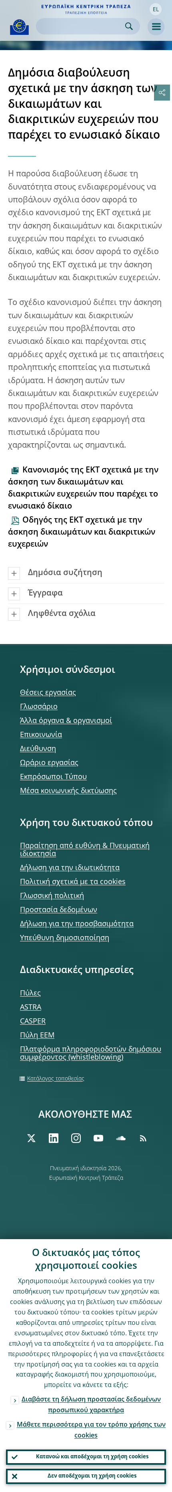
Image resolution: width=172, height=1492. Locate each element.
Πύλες (30, 993)
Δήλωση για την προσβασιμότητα (77, 924)
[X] (31, 1138)
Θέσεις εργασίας (48, 693)
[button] (156, 9)
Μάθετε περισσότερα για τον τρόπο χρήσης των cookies (91, 1430)
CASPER (33, 1021)
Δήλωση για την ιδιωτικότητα (70, 868)
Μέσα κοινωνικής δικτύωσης (68, 791)
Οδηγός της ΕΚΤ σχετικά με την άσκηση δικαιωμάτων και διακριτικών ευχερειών (81, 533)
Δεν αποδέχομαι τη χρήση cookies (92, 1476)
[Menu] (156, 26)
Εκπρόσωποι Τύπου (53, 777)
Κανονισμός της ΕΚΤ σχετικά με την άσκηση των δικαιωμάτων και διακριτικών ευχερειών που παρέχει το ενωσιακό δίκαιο (83, 488)
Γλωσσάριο (39, 707)
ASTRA (30, 1007)
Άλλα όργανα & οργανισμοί (66, 721)
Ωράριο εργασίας (49, 763)
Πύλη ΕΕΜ (37, 1035)
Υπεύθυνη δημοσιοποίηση (64, 938)
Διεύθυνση (38, 749)
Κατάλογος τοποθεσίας (55, 1079)
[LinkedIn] (53, 1138)
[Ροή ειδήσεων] (143, 1138)
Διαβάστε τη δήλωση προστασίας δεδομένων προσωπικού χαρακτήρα (91, 1405)
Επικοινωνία (41, 735)
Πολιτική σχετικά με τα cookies (73, 882)
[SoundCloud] (120, 1138)
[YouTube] (98, 1138)
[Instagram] (76, 1138)
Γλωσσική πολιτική (52, 896)
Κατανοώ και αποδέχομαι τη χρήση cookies (92, 1457)
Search (129, 26)
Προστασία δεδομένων (58, 910)
